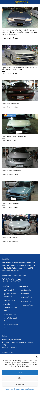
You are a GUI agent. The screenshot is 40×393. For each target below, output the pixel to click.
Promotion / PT (26, 301)
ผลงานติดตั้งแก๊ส (26, 297)
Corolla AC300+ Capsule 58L (11, 170)
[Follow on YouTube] (19, 280)
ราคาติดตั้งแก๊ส (26, 290)
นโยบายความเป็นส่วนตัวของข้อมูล (25, 389)
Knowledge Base (27, 305)
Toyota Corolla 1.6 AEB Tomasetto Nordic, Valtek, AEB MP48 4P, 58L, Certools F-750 (19, 68)
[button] (37, 356)
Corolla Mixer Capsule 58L (10, 103)
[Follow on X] (15, 280)
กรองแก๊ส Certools (10, 314)
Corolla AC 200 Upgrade (10, 237)
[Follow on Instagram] (7, 280)
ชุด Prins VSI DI (9, 290)
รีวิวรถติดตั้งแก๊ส (26, 294)
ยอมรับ (20, 372)
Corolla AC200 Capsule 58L (11, 203)
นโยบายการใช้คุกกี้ (10, 389)
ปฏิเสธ (20, 378)
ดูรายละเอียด (20, 384)
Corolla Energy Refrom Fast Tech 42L (14, 136)
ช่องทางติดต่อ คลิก (8, 353)
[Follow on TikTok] (11, 280)
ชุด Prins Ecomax (9, 300)
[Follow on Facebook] (3, 280)
